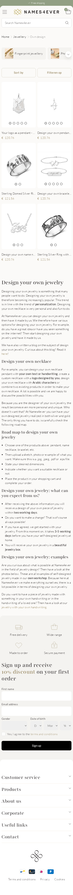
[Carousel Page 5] (26, 123)
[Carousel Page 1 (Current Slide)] (10, 123)
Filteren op (54, 72)
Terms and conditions (21, 879)
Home (5, 36)
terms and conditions (44, 734)
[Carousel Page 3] (18, 123)
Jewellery (19, 36)
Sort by (18, 72)
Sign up (36, 745)
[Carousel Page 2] (14, 123)
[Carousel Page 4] (22, 123)
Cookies (59, 879)
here (5, 353)
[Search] (67, 22)
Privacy (45, 879)
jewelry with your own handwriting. (24, 607)
